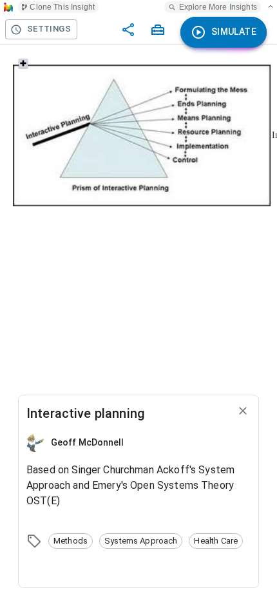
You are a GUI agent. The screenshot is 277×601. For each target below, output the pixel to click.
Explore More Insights (218, 7)
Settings (49, 29)
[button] (70, 541)
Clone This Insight (62, 7)
